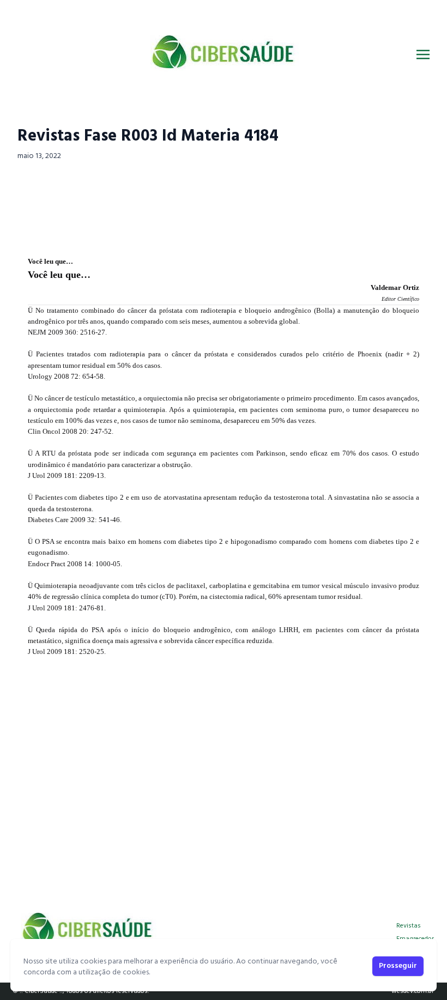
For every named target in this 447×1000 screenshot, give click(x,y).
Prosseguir (398, 966)
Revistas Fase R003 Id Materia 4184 (148, 136)
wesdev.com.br (412, 991)
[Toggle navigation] (423, 54)
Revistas (408, 925)
